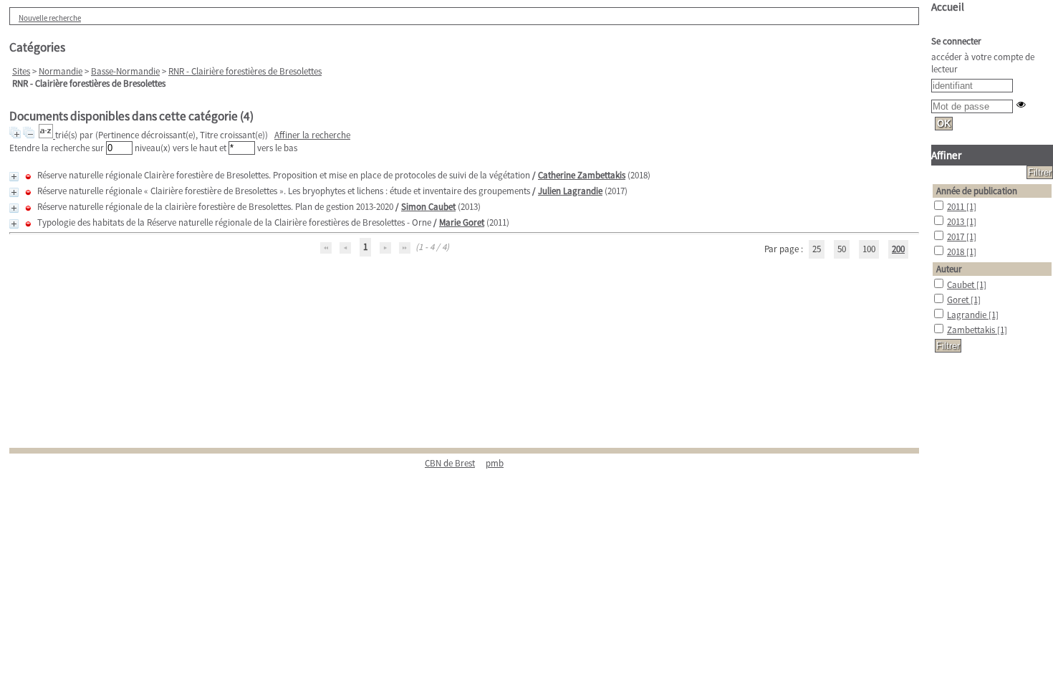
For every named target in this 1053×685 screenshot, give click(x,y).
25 (816, 249)
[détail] (14, 176)
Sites (21, 71)
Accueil (947, 7)
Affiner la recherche (312, 135)
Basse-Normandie (125, 71)
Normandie (60, 71)
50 (841, 249)
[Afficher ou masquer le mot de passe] (1021, 104)
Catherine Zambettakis (581, 175)
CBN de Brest (450, 463)
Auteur (949, 269)
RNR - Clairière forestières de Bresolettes (245, 71)
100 (868, 249)
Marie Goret (461, 222)
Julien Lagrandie (570, 191)
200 (898, 249)
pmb (495, 463)
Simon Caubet (428, 207)
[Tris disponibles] (47, 135)
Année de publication (976, 191)
